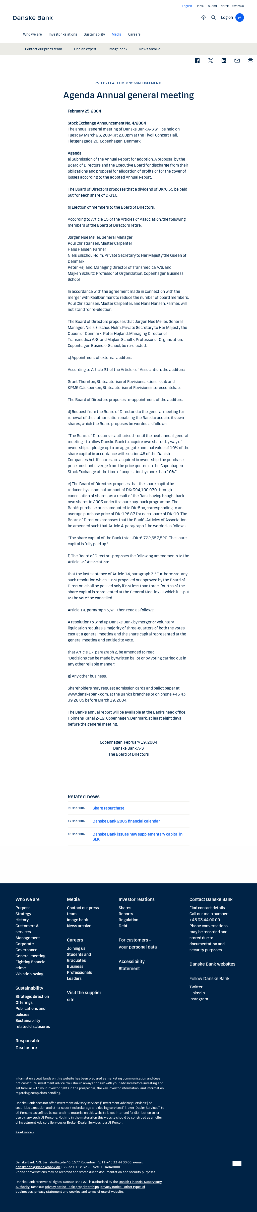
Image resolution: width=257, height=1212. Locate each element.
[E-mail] (237, 61)
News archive (79, 925)
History (22, 919)
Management (28, 937)
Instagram (198, 999)
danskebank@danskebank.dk (38, 1167)
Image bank (77, 919)
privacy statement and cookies (57, 1192)
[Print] (250, 61)
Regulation (128, 919)
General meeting (30, 956)
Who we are (28, 899)
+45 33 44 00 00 (204, 919)
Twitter (196, 987)
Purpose (23, 907)
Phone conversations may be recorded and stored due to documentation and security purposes (208, 937)
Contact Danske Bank (211, 899)
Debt (123, 925)
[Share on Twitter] (210, 61)
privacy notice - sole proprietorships (72, 1187)
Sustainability (29, 988)
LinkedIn (197, 993)
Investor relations (137, 899)
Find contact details (207, 907)
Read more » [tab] (25, 1132)
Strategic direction (32, 996)
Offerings (24, 1002)
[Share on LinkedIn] (223, 61)
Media (73, 899)
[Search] (213, 17)
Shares (125, 907)
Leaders (74, 978)
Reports (126, 913)
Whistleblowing (29, 974)
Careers (75, 940)
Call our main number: (209, 913)
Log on (227, 17)
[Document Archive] (203, 17)
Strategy (23, 913)
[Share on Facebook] (197, 61)
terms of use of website (105, 1192)
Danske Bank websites (212, 964)
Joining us (76, 948)
